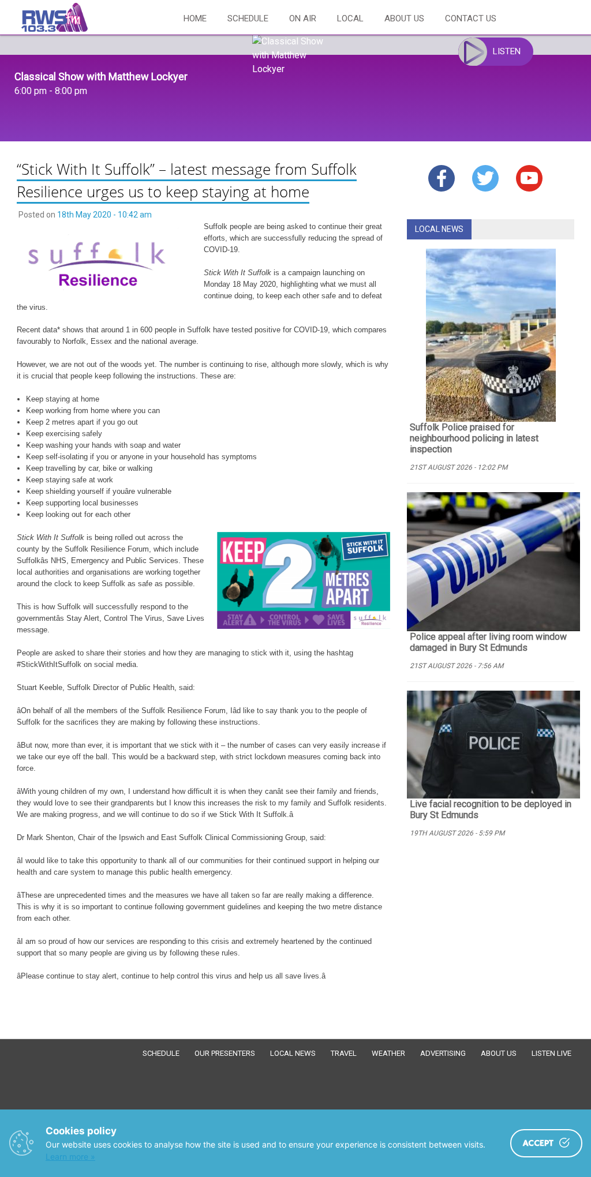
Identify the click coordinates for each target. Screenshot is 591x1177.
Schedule (247, 18)
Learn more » (70, 1156)
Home (195, 18)
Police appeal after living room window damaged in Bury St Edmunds (488, 642)
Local (350, 18)
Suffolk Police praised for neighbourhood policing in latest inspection (474, 438)
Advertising (443, 1053)
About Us (404, 18)
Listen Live (551, 1053)
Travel (344, 1053)
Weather (388, 1053)
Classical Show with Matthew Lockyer (101, 76)
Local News (293, 1053)
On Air (302, 18)
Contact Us (470, 18)
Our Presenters (224, 1053)
